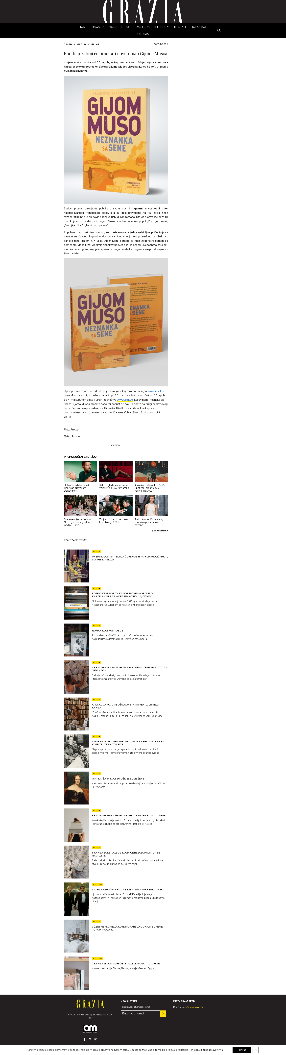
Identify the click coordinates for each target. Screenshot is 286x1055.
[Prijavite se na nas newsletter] (163, 1013)
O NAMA (143, 34)
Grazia (68, 44)
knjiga (116, 445)
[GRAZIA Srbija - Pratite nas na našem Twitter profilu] (90, 1039)
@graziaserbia (194, 1007)
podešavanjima (214, 1049)
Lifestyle (180, 26)
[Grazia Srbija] (143, 11)
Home (83, 26)
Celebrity (161, 26)
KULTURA (142, 26)
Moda (113, 26)
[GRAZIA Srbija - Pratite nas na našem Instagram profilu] (95, 1039)
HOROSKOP (199, 26)
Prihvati (242, 1049)
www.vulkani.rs (155, 391)
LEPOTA (126, 26)
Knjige (95, 44)
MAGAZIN (98, 26)
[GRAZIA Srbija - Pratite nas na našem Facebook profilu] (84, 1039)
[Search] (219, 30)
